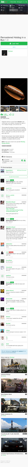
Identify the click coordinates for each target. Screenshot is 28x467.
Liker (13, 115)
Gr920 (7, 344)
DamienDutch (9, 170)
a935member (9, 244)
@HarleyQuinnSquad (11, 220)
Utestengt (11, 252)
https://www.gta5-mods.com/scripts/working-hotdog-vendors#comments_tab (14, 210)
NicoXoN (8, 323)
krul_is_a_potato (10, 195)
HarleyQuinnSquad (10, 202)
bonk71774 (8, 188)
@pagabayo (9, 284)
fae (7, 337)
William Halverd (10, 290)
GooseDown (9, 260)
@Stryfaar (8, 228)
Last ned (14, 43)
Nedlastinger (6, 115)
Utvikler (12, 180)
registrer (21, 351)
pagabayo (8, 275)
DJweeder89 (9, 267)
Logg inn (14, 351)
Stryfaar (10, 51)
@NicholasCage (10, 181)
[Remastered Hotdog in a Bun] (14, 91)
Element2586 (9, 298)
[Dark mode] (24, 2)
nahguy (8, 330)
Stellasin (8, 316)
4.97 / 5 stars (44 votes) (5, 118)
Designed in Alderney (5, 461)
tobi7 (7, 252)
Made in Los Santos (5, 462)
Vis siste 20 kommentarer (14, 176)
